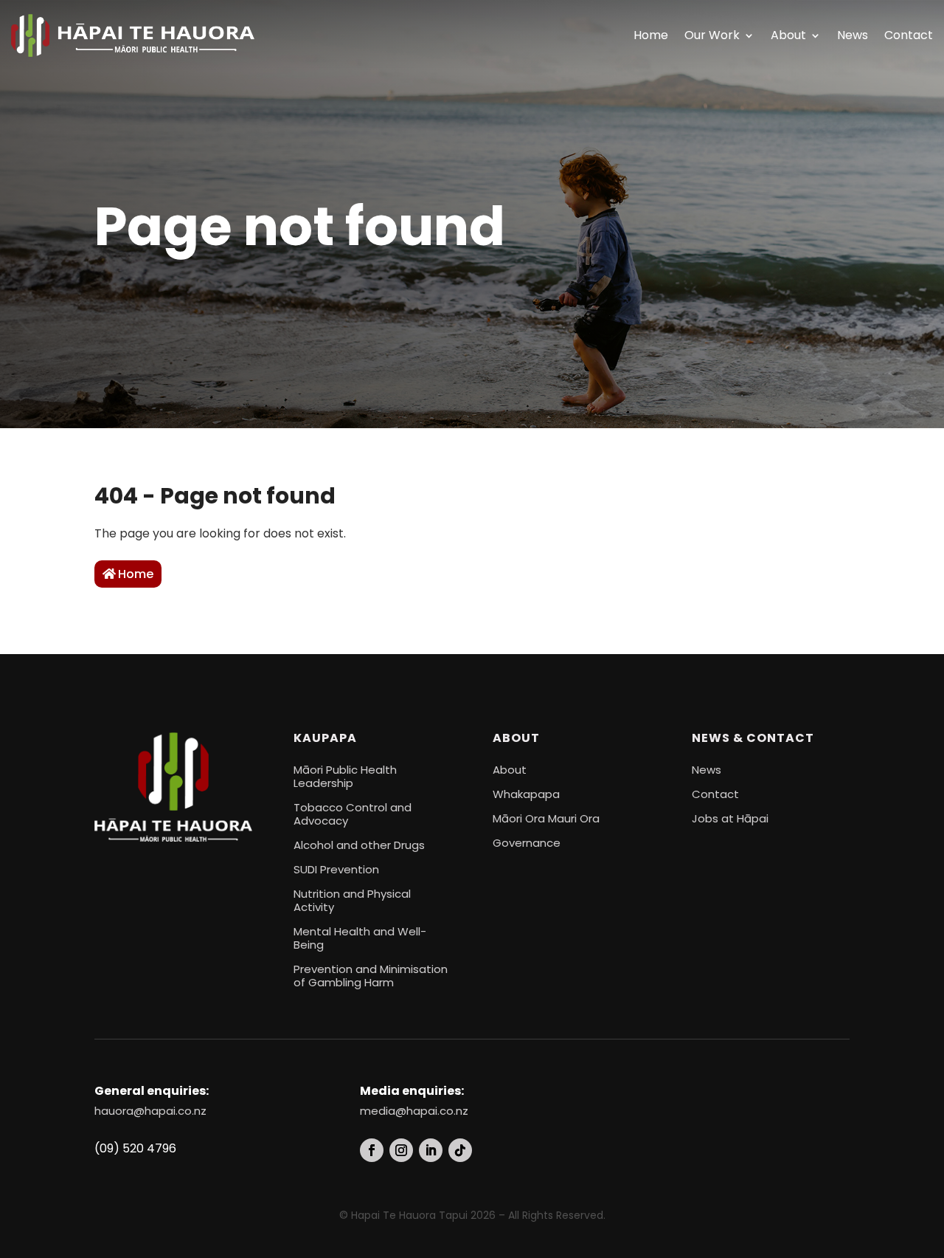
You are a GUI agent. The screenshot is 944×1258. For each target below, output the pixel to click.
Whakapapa (526, 794)
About (788, 35)
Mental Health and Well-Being (360, 938)
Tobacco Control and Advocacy (353, 814)
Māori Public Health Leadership (345, 776)
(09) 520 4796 (135, 1148)
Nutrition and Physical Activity (352, 900)
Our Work (712, 35)
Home (651, 35)
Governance (526, 842)
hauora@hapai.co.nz (150, 1110)
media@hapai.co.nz (414, 1110)
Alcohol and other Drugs (359, 845)
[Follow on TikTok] (460, 1150)
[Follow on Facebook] (372, 1150)
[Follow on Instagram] (401, 1150)
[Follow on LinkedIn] (430, 1150)
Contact (908, 35)
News (852, 35)
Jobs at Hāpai (730, 818)
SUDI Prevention (336, 869)
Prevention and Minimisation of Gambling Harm (371, 975)
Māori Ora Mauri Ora (546, 818)
